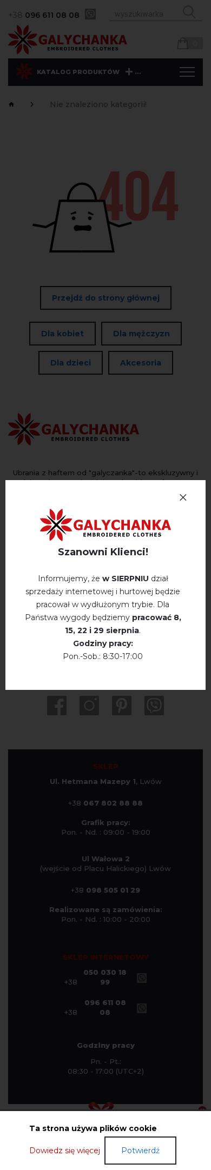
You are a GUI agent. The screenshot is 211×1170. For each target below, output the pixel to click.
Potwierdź (140, 1150)
